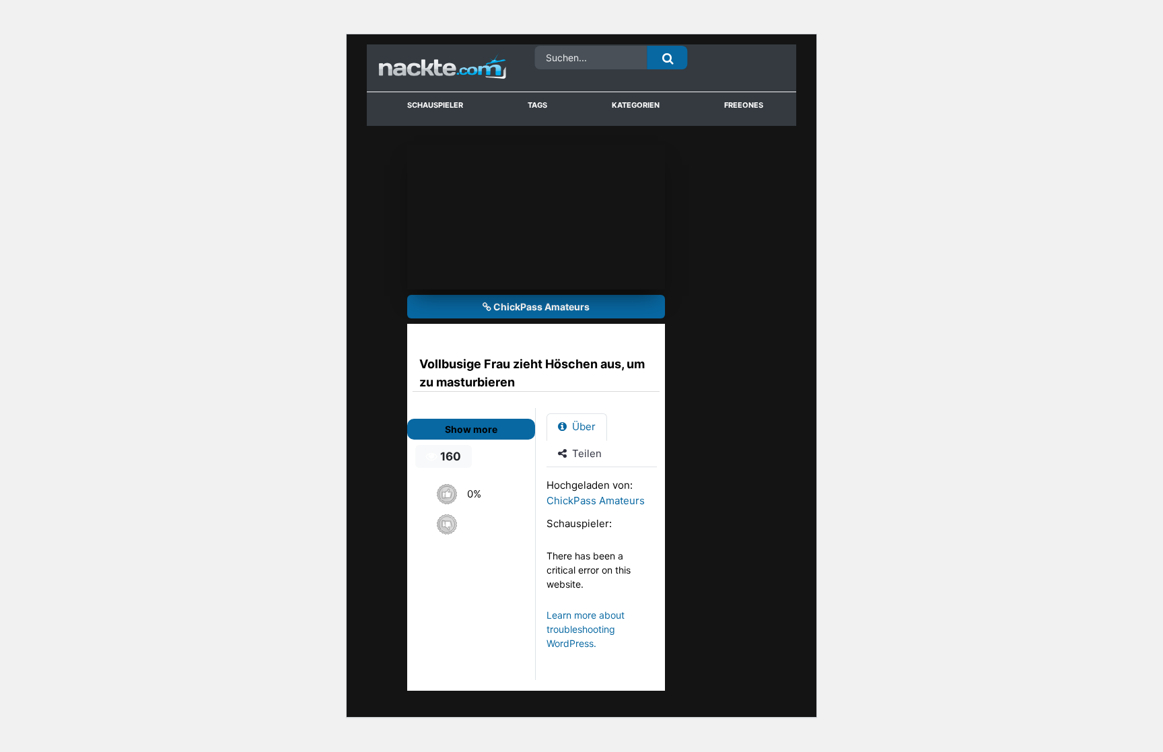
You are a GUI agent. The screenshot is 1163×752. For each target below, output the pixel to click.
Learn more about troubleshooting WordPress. (586, 629)
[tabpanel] (605, 571)
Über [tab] (582, 426)
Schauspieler (435, 105)
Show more (471, 429)
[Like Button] (446, 494)
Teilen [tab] (585, 453)
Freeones (743, 105)
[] (667, 57)
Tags (537, 105)
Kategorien (636, 105)
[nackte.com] (427, 68)
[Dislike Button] (446, 524)
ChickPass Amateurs (540, 306)
